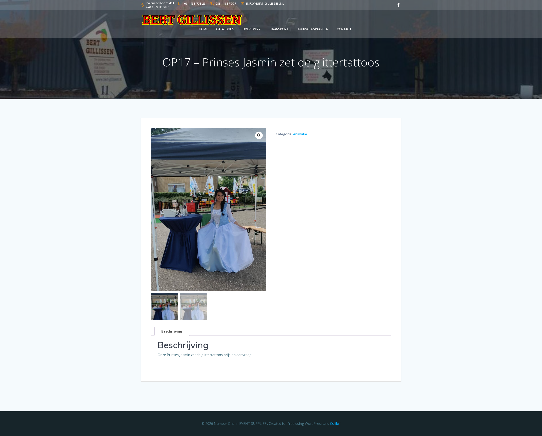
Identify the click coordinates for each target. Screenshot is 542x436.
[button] (259, 135)
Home (203, 29)
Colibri (335, 423)
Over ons (250, 29)
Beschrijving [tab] (171, 331)
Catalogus (225, 29)
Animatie (300, 134)
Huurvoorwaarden (312, 29)
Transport (279, 29)
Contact (344, 29)
